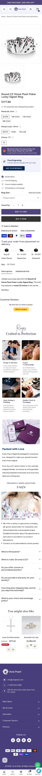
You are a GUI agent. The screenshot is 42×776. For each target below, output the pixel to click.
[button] (38, 9)
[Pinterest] (24, 740)
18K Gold (6, 121)
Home (3, 16)
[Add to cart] (11, 645)
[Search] (10, 9)
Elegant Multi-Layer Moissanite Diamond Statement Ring (31, 637)
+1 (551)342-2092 (14, 685)
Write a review (21, 309)
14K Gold (27, 117)
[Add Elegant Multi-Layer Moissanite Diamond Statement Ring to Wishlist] (29, 646)
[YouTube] (29, 740)
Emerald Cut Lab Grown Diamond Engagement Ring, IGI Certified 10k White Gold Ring (11, 637)
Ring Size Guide (35, 193)
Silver (5, 117)
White (5, 132)
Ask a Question (28, 230)
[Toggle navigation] (4, 9)
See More (5, 290)
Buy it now (21, 219)
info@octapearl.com (15, 680)
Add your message (14, 168)
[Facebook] (18, 740)
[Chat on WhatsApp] (37, 765)
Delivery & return (9, 230)
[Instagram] (13, 740)
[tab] (6, 272)
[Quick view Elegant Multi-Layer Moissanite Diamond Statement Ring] (33, 646)
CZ (4, 143)
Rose (13, 132)
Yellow (22, 132)
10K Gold (15, 117)
